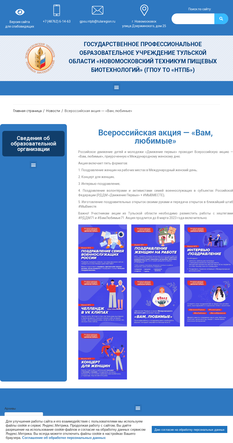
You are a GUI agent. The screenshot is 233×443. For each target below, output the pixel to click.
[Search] (221, 18)
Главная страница (27, 111)
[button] (116, 87)
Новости (53, 111)
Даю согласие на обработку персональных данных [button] (189, 429)
